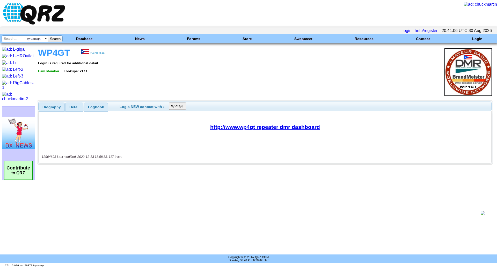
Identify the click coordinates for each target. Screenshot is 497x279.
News (140, 39)
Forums (193, 39)
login (407, 30)
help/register (426, 30)
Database (84, 39)
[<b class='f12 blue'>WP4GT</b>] (468, 95)
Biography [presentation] (51, 107)
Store (247, 39)
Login (477, 39)
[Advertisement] (258, 213)
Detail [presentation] (74, 107)
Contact (423, 39)
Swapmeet (303, 39)
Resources (364, 39)
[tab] (52, 107)
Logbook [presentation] (96, 107)
